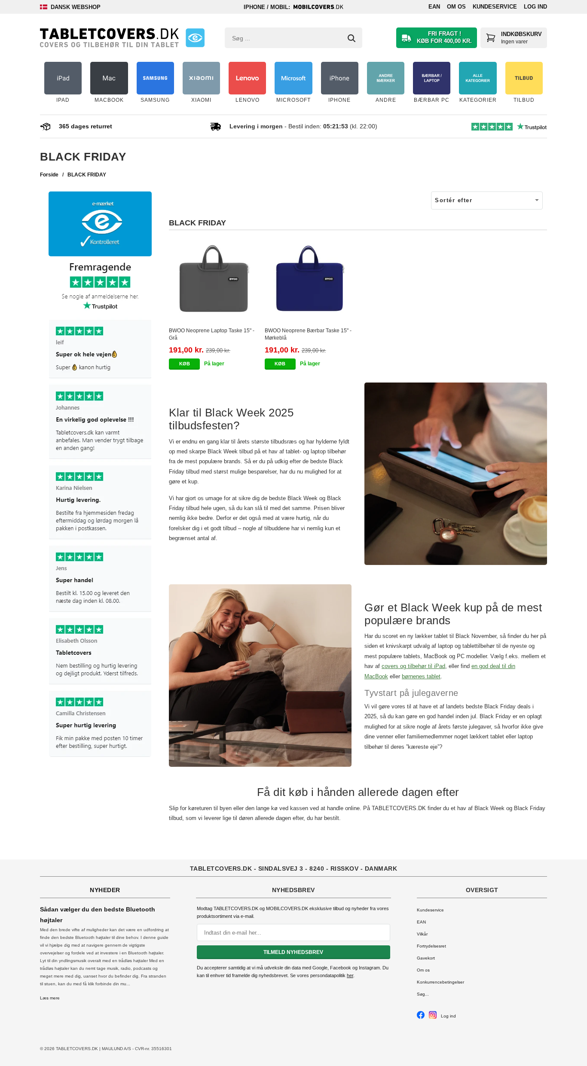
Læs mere (50, 998)
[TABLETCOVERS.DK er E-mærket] (195, 37)
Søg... (423, 994)
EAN (434, 6)
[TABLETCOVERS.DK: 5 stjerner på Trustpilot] (100, 510)
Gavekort (426, 958)
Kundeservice (495, 6)
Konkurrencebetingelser (440, 982)
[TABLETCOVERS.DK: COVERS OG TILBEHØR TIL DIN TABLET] (109, 37)
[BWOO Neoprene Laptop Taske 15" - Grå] (214, 279)
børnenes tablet (421, 676)
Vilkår (422, 934)
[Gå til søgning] (351, 38)
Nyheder (105, 890)
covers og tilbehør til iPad (413, 666)
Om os (456, 6)
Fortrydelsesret (431, 946)
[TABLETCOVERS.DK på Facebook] (421, 1017)
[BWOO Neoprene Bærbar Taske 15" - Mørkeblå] (310, 279)
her (350, 975)
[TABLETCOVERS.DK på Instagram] (433, 1017)
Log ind (535, 6)
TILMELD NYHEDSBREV (293, 952)
